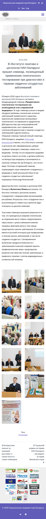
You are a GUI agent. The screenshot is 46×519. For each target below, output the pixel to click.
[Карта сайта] (42, 3)
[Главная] (39, 3)
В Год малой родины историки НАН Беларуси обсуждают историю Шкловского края (36, 452)
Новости (15, 19)
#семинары (23, 435)
